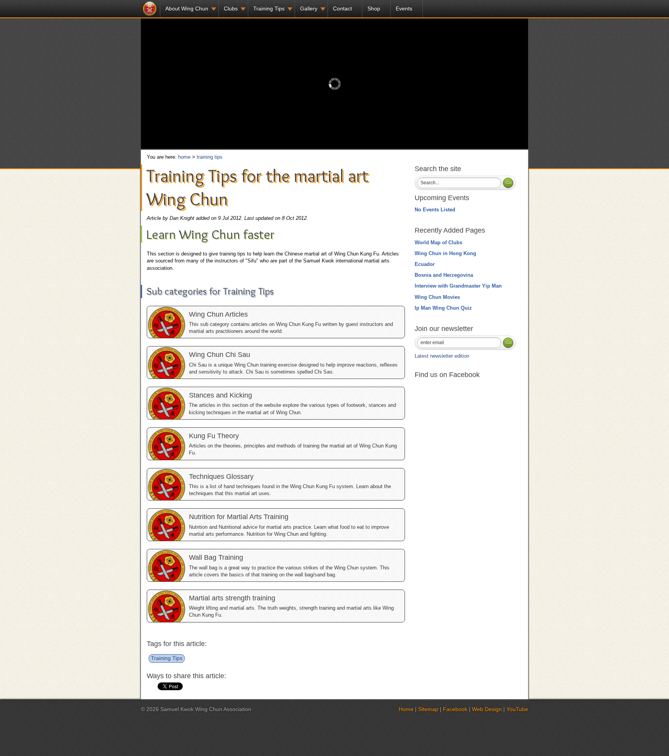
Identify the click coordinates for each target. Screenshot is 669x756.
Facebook (455, 709)
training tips (210, 157)
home (184, 157)
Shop (373, 8)
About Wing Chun (186, 8)
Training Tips (269, 8)
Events (404, 8)
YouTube (517, 709)
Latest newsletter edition (442, 356)
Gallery (308, 8)
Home (406, 709)
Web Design (487, 709)
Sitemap (428, 709)
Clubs (231, 8)
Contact (342, 8)
